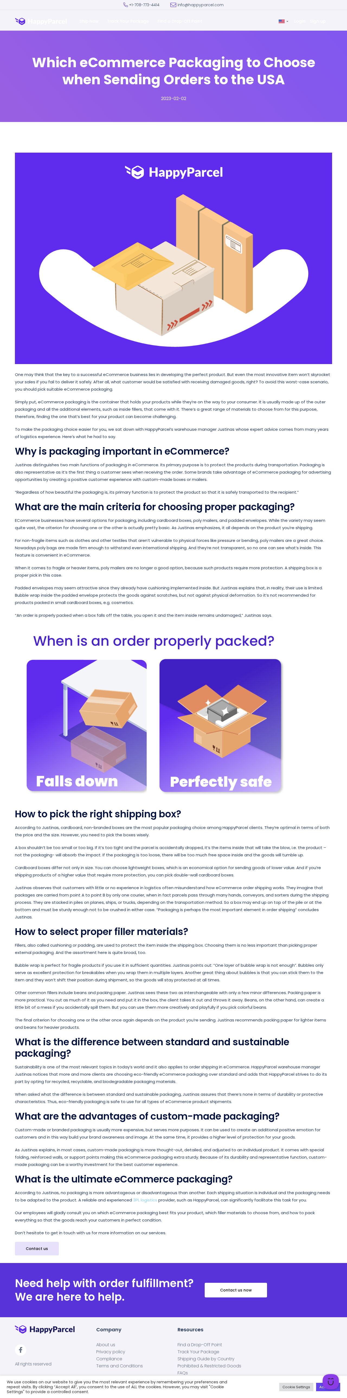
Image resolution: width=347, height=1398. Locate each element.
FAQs (183, 1373)
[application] (331, 1382)
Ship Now (89, 21)
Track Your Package (128, 21)
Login (300, 21)
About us (105, 1345)
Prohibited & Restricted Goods (209, 1366)
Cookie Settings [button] (296, 1387)
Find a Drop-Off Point (180, 21)
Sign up (318, 21)
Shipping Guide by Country (206, 1359)
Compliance (109, 1359)
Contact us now (236, 1290)
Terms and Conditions (119, 1366)
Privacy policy (110, 1352)
